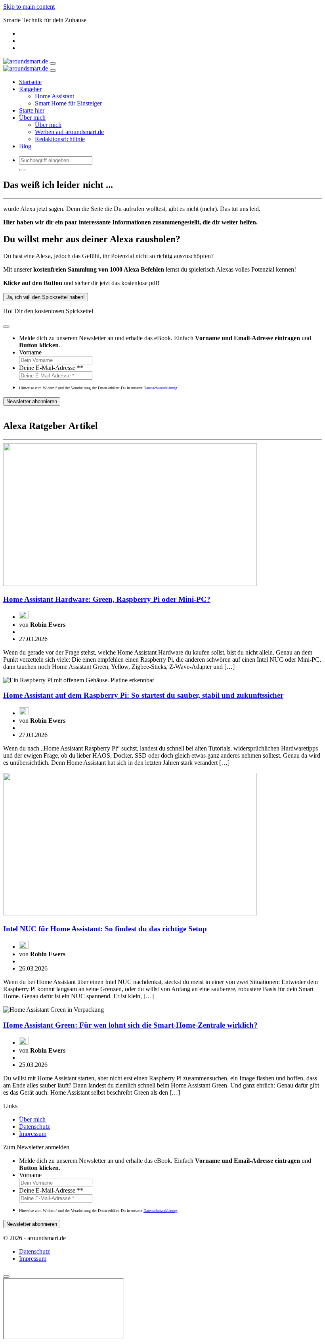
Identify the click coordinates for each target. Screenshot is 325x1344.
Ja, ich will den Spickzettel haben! (45, 297)
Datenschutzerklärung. (160, 388)
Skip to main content (29, 6)
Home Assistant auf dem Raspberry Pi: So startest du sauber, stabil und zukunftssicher (143, 695)
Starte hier (31, 110)
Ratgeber (30, 89)
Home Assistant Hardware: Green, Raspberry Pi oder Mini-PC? (106, 599)
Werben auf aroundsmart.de (69, 131)
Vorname (30, 352)
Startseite (30, 81)
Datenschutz (34, 1126)
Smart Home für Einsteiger (68, 103)
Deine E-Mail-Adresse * (51, 367)
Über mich (32, 117)
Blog (25, 146)
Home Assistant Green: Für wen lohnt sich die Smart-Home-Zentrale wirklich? (130, 1025)
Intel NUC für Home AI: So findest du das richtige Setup (105, 929)
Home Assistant (54, 96)
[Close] (53, 70)
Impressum (32, 1133)
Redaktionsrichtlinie (60, 139)
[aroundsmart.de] (26, 61)
